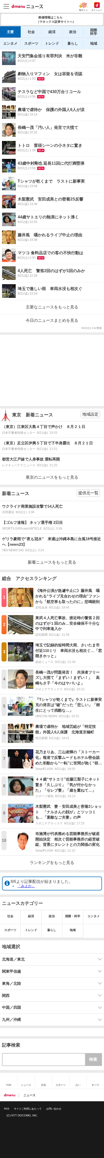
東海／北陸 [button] (11, 983)
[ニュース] (27, 7)
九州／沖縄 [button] (11, 1020)
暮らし (72, 43)
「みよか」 (26, 886)
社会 (31, 32)
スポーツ (31, 43)
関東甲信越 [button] (11, 971)
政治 (72, 32)
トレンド (52, 43)
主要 (10, 32)
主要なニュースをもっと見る (52, 307)
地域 (93, 43)
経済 (52, 32)
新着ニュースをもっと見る (52, 562)
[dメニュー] (9, 1095)
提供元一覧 (88, 493)
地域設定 (90, 414)
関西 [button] (6, 996)
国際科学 (93, 32)
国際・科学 (72, 916)
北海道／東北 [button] (13, 959)
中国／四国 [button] (11, 1007)
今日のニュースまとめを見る (52, 320)
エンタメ (10, 43)
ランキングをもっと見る (52, 862)
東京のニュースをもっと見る (52, 477)
